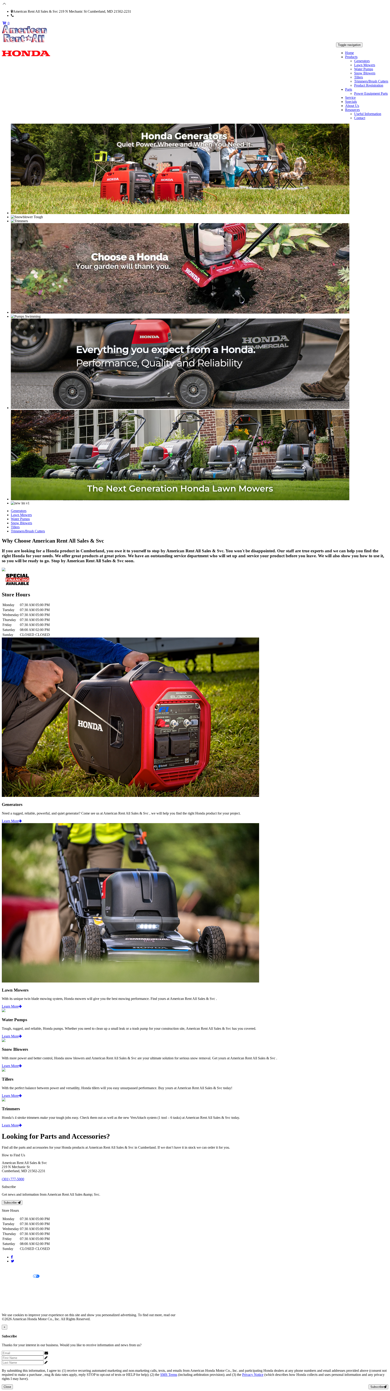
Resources (352, 110)
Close (7, 1387)
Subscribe (11, 1202)
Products (351, 57)
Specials (351, 102)
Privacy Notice (12, 1269)
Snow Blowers (364, 73)
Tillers (358, 77)
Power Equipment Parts (371, 93)
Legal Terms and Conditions (22, 1284)
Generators (362, 61)
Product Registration (368, 85)
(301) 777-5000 (25, 15)
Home (349, 53)
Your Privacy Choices (17, 1276)
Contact (359, 118)
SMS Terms (10, 1292)
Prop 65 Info (11, 1299)
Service (350, 97)
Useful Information (367, 114)
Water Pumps (363, 69)
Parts (348, 89)
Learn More (10, 821)
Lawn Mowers (364, 65)
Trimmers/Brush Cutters (371, 81)
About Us (352, 106)
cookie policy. (186, 1315)
